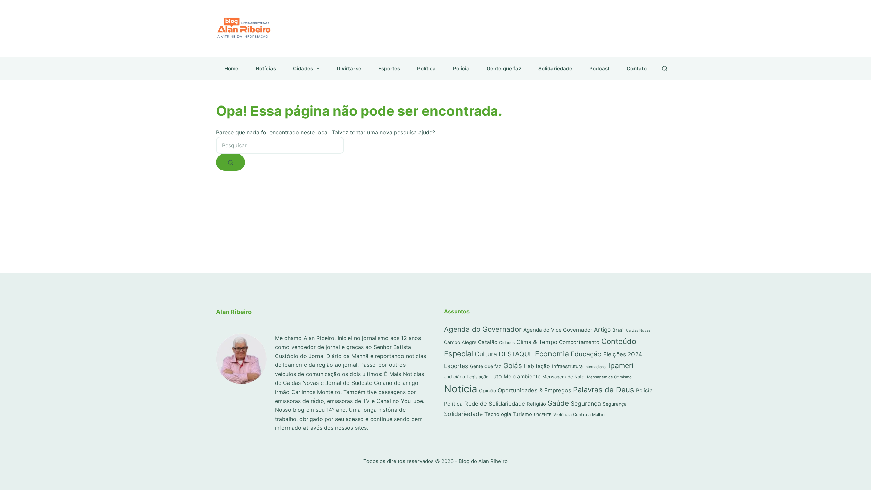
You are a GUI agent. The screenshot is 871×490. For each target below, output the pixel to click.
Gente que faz (504, 68)
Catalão (487, 342)
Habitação (537, 366)
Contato (637, 68)
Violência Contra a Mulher (579, 414)
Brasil (618, 330)
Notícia (460, 389)
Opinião (487, 390)
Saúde (558, 403)
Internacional (596, 367)
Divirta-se (348, 68)
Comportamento (579, 342)
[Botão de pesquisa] (230, 162)
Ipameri (621, 365)
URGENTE (543, 414)
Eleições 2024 (622, 354)
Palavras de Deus (603, 389)
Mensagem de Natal (563, 376)
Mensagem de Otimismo (609, 377)
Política (426, 68)
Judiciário (454, 376)
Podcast (599, 68)
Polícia (461, 68)
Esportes (389, 68)
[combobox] (280, 145)
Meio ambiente (522, 376)
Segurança (586, 403)
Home (231, 68)
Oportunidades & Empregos (534, 390)
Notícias (266, 68)
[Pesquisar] (664, 68)
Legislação (478, 376)
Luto (496, 376)
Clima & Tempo (536, 342)
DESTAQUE (516, 354)
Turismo (522, 414)
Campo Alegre (460, 342)
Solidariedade (555, 68)
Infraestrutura (567, 366)
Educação (586, 354)
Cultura (486, 354)
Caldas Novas (638, 330)
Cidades (303, 68)
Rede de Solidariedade (494, 403)
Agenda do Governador (483, 329)
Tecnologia (497, 414)
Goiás (512, 365)
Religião (536, 404)
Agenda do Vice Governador (557, 330)
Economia (552, 353)
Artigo (602, 329)
